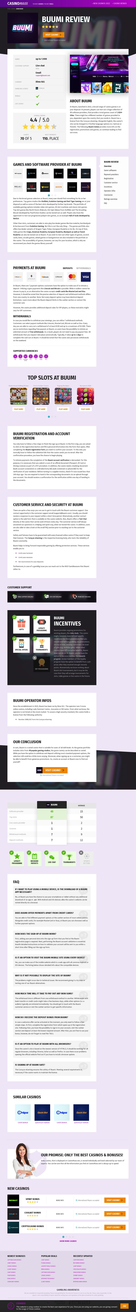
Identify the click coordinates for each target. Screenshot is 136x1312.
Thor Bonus (11, 1275)
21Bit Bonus (11, 1272)
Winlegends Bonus (79, 1272)
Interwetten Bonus (47, 1278)
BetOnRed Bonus (78, 1263)
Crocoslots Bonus (79, 1269)
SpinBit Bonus (78, 1275)
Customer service (111, 182)
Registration (108, 178)
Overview (107, 166)
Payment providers (111, 174)
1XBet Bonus (11, 1263)
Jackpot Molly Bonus (48, 1266)
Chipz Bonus (23, 1123)
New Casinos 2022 (101, 3)
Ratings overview (110, 199)
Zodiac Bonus (12, 1266)
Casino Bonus (120, 3)
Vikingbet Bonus (78, 1278)
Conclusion (108, 195)
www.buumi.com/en (99, 94)
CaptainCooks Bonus (14, 1260)
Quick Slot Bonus (42, 1123)
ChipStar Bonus (78, 1260)
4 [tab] (73, 1237)
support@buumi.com (43, 75)
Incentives (108, 187)
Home (8, 9)
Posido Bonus (45, 1263)
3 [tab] (55, 195)
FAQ (105, 203)
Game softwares (110, 170)
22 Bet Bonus (11, 1269)
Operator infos (109, 191)
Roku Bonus (11, 1278)
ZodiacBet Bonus (13, 1282)
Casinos (13, 9)
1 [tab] (49, 195)
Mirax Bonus (45, 1269)
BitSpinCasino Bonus (80, 1282)
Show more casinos (68, 1241)
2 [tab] (52, 195)
